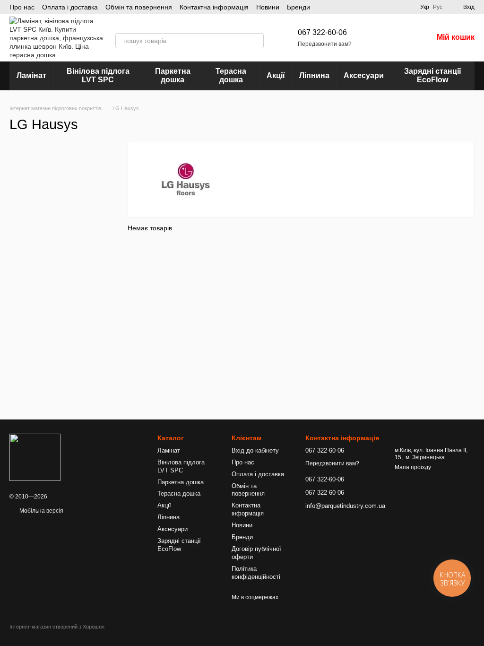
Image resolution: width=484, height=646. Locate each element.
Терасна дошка (231, 75)
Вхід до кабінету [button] (255, 450)
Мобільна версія (40, 510)
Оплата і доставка (70, 7)
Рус (437, 7)
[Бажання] (400, 37)
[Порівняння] (376, 37)
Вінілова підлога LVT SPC (98, 75)
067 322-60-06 (322, 32)
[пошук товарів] (256, 40)
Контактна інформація (214, 7)
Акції (276, 75)
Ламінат (31, 75)
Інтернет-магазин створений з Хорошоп (56, 626)
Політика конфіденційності (256, 572)
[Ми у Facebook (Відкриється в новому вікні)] (407, 7)
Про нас (22, 7)
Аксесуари (364, 75)
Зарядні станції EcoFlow (432, 75)
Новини (267, 7)
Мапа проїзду (413, 467)
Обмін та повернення (138, 7)
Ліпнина (314, 75)
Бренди (298, 7)
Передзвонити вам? (325, 44)
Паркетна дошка (172, 75)
